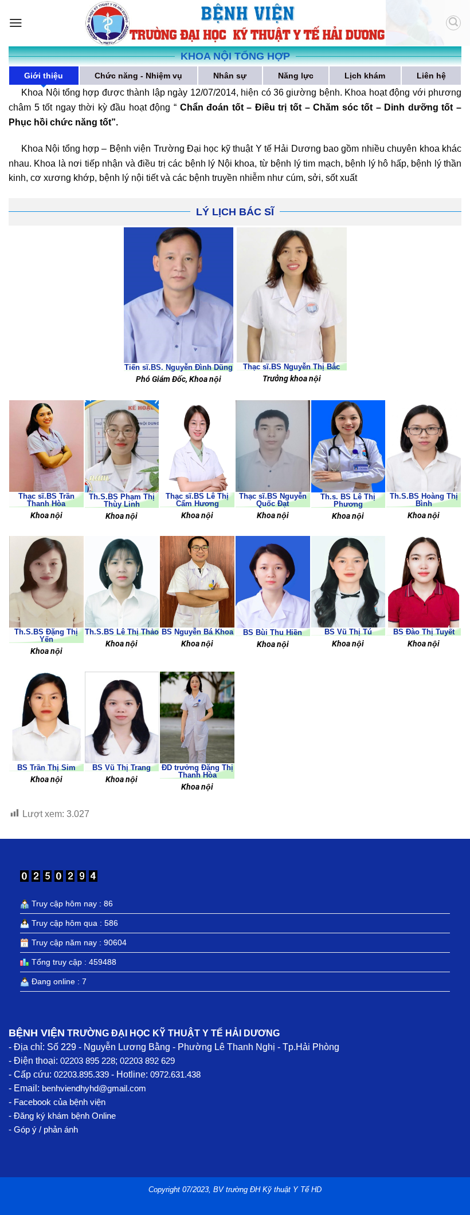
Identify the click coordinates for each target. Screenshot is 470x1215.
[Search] (453, 22)
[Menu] (16, 23)
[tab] (44, 75)
